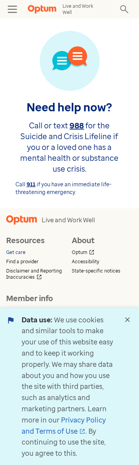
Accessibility (85, 262)
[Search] (124, 9)
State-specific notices (96, 271)
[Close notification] (127, 319)
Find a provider (22, 262)
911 (31, 184)
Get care (15, 252)
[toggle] (12, 9)
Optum (102, 252)
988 (77, 125)
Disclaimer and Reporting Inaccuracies (36, 274)
